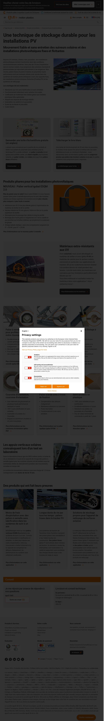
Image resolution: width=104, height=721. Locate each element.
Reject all (43, 386)
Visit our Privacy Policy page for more (34, 350)
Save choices (52, 391)
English (24, 331)
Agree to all (60, 386)
